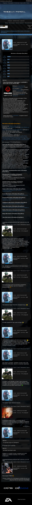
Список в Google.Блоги (8, 195)
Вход (6, 22)
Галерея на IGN (19, 203)
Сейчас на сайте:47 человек (29, 27)
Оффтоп (8, 31)
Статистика (16, 3)
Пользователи (28, 22)
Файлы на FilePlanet (7, 211)
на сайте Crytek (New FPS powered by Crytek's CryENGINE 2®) (16, 139)
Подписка (5, 3)
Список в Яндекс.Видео (22, 207)
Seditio (23, 499)
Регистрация (12, 22)
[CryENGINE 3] (22, 487)
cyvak (14, 412)
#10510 (14, 42)
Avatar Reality (20, 86)
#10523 (14, 330)
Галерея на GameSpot (8, 203)
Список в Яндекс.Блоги (21, 195)
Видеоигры (14, 31)
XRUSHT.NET (16, 44)
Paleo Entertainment (17, 89)
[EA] (8, 498)
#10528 (14, 371)
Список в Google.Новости (8, 190)
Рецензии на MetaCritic (8, 198)
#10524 (14, 352)
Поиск (27, 3)
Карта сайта (23, 3)
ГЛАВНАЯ (10, 20)
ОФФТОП (22, 20)
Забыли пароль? (20, 22)
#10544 (14, 430)
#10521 (14, 295)
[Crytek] (8, 487)
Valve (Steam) (11, 127)
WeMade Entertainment (18, 87)
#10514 (14, 256)
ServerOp (23, 44)
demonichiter (16, 468)
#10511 (14, 228)
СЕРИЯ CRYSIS (16, 20)
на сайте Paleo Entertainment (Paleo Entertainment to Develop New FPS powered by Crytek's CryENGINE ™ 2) (15, 137)
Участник (18, 230)
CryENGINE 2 (19, 91)
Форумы (3, 31)
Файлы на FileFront (19, 211)
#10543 (14, 410)
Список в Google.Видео (8, 207)
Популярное (11, 3)
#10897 (14, 466)
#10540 (14, 393)
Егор (14, 231)
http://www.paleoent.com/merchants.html (12, 129)
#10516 (14, 275)
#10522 (14, 312)
